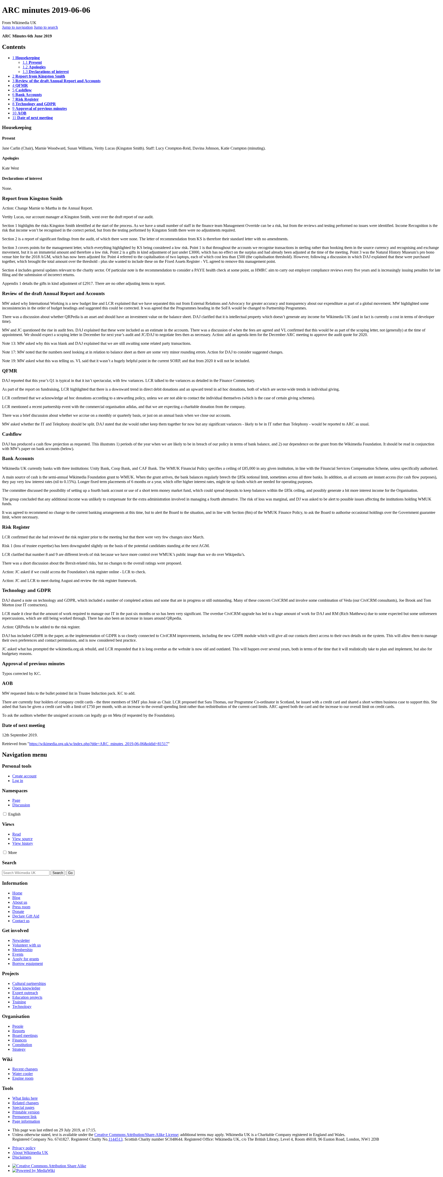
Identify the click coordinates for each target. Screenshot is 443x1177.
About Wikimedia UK (30, 1152)
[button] (4, 814)
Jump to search (46, 27)
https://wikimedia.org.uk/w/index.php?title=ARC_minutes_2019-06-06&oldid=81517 (98, 744)
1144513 (115, 1139)
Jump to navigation (17, 27)
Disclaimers (21, 1157)
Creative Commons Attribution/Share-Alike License (136, 1134)
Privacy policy (24, 1148)
